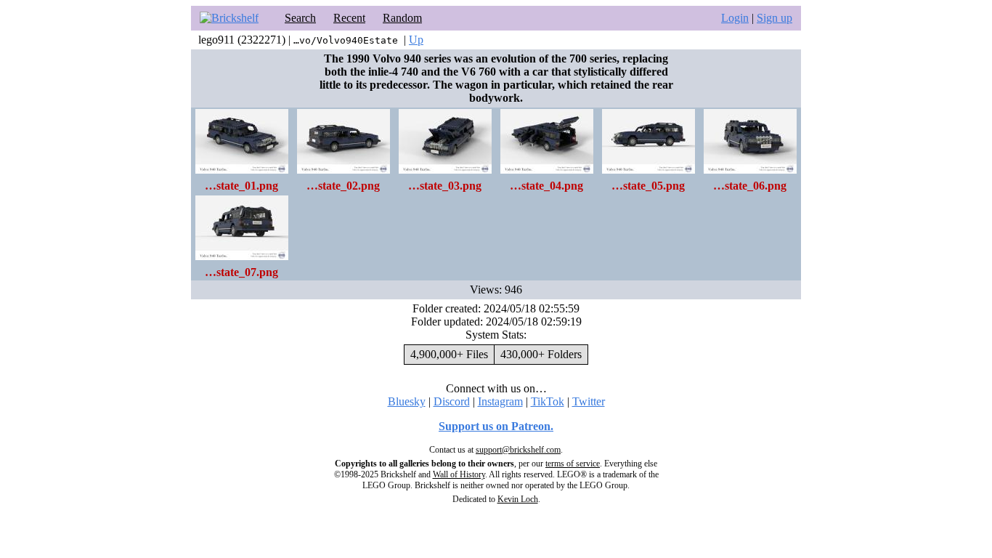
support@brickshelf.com (518, 450)
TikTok (547, 401)
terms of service (572, 463)
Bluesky (407, 401)
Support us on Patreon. (496, 426)
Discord (452, 401)
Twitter (588, 401)
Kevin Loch (517, 499)
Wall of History (459, 474)
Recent (349, 18)
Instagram (500, 401)
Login (735, 18)
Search (300, 18)
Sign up (774, 18)
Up (416, 39)
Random (402, 18)
